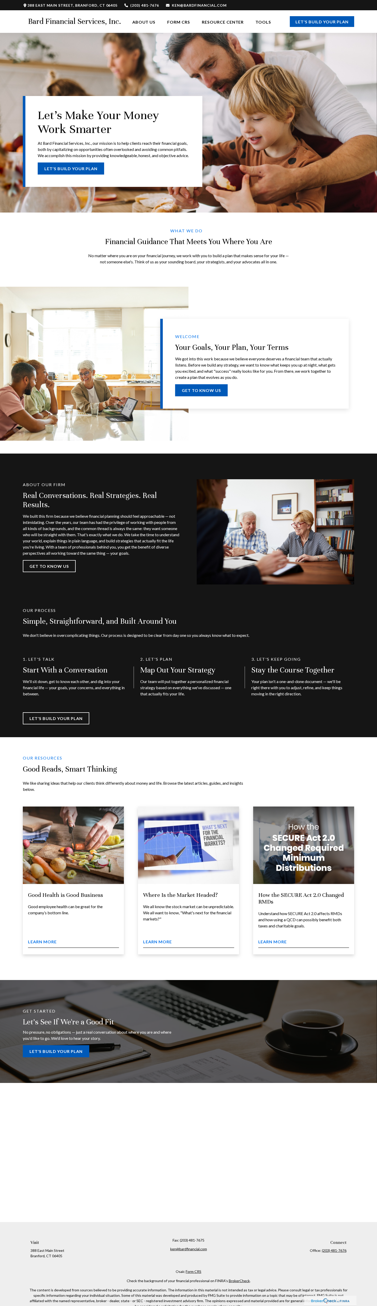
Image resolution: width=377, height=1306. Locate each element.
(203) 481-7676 (144, 5)
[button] (144, 21)
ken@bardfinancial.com (199, 5)
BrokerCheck (239, 1281)
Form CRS (193, 1271)
